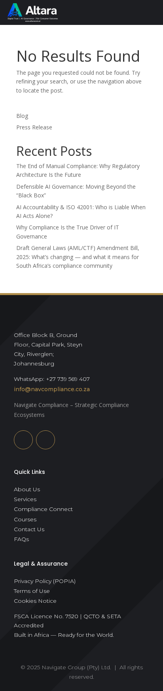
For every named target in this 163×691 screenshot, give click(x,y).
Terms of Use (32, 590)
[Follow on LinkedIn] (23, 439)
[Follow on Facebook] (45, 439)
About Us (27, 489)
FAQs (21, 539)
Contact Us (29, 529)
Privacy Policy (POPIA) (45, 581)
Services (25, 499)
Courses (25, 519)
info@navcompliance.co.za (52, 389)
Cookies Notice (35, 600)
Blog (22, 115)
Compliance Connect (43, 509)
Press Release (34, 127)
